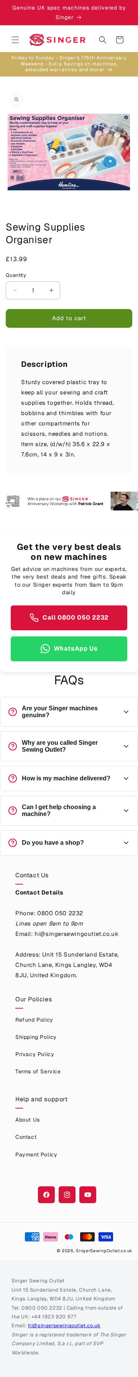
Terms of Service (38, 1071)
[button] (15, 39)
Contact (25, 1136)
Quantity (16, 275)
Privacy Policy (34, 1054)
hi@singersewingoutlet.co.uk (64, 1325)
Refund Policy (34, 1019)
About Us (27, 1119)
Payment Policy (36, 1154)
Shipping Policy (36, 1037)
